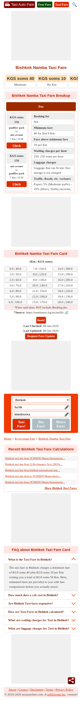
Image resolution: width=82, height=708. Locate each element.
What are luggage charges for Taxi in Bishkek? (38, 628)
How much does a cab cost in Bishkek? (33, 595)
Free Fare (44, 4)
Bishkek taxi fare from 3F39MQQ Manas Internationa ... (35, 458)
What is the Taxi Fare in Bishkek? (30, 559)
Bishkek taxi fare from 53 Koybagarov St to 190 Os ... (33, 464)
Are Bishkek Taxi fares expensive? (30, 603)
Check (17, 145)
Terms (49, 689)
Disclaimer (37, 689)
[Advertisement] (41, 35)
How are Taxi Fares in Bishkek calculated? (36, 611)
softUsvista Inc (56, 694)
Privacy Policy (64, 689)
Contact (23, 689)
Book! (41, 320)
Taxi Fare (61, 4)
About (12, 689)
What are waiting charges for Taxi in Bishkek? (38, 620)
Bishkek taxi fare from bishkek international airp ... (32, 470)
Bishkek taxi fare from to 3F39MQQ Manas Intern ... (33, 476)
